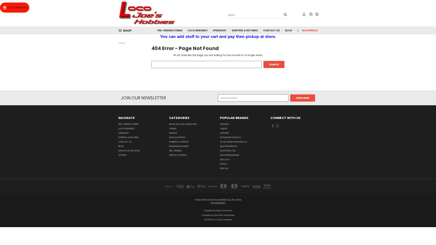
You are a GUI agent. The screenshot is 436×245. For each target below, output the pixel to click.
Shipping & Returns (245, 30)
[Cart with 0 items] (316, 14)
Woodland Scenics (230, 137)
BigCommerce (224, 210)
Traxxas (224, 124)
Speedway (219, 30)
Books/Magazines (179, 146)
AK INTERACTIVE (228, 150)
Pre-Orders (175, 150)
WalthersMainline (229, 155)
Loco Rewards (197, 30)
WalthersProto (228, 146)
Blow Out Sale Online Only (183, 124)
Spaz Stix (225, 159)
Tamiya (223, 128)
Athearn (224, 133)
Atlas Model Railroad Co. (233, 141)
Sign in (122, 150)
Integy (223, 163)
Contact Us (271, 30)
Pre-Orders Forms (169, 30)
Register (135, 150)
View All (224, 168)
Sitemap (122, 155)
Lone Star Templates (224, 215)
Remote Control (178, 155)
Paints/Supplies (177, 137)
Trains (172, 128)
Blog (288, 30)
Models (173, 133)
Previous (427, 234)
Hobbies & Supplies (179, 141)
